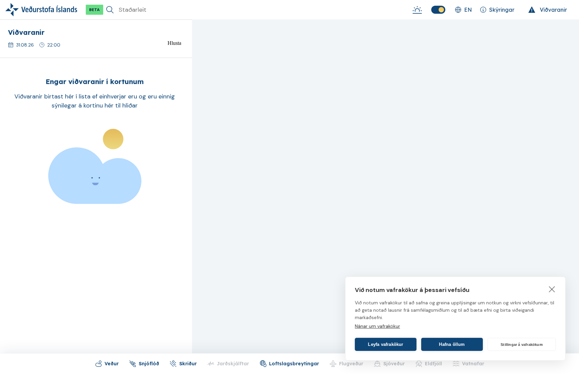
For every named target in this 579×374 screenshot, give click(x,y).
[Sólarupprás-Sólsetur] (417, 9)
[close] (552, 289)
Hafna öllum (452, 344)
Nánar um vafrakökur (377, 326)
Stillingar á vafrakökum (522, 345)
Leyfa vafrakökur (385, 344)
